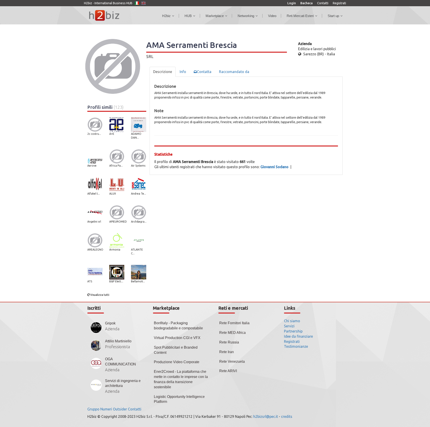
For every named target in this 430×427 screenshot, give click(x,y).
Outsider (120, 409)
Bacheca (306, 3)
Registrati (339, 3)
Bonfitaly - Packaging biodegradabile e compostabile (178, 325)
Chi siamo (292, 321)
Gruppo (93, 409)
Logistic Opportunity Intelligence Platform (179, 399)
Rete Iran (226, 352)
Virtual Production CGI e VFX (177, 338)
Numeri (106, 409)
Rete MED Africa (232, 333)
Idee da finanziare (298, 336)
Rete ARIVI (228, 371)
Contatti (322, 3)
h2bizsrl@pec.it (265, 416)
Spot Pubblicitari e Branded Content (176, 349)
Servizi (289, 326)
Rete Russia (229, 342)
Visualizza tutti (99, 294)
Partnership (293, 331)
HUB (188, 16)
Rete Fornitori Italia (234, 323)
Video (272, 16)
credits (286, 416)
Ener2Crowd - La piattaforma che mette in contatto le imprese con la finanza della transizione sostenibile (181, 379)
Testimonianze (296, 346)
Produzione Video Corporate (176, 362)
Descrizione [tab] (162, 72)
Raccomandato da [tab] (234, 72)
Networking (246, 16)
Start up (333, 16)
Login (291, 3)
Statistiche (163, 154)
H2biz (166, 16)
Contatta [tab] (204, 72)
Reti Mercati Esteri (300, 16)
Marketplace (215, 16)
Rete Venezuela (232, 361)
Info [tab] (183, 72)
